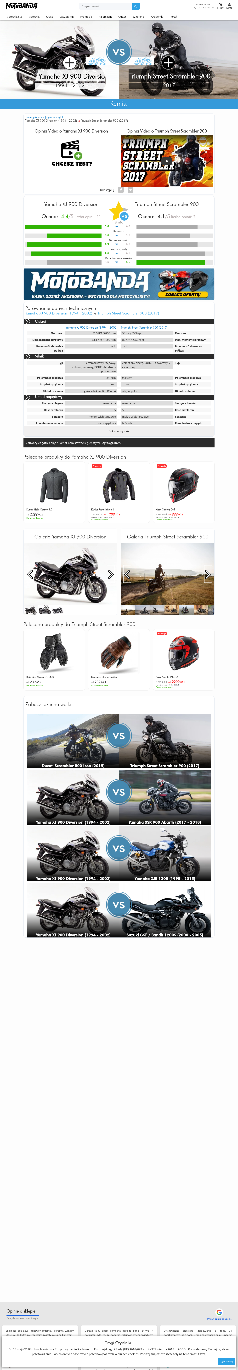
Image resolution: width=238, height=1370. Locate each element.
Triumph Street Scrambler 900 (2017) (128, 313)
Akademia (157, 16)
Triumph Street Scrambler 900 (181, 131)
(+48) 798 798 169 (206, 7)
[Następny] (111, 574)
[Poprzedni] (30, 574)
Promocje (86, 16)
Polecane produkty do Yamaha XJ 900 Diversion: (75, 457)
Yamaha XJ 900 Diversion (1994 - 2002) (58, 313)
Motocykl (34, 16)
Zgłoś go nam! (111, 443)
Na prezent (105, 16)
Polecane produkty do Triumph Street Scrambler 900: (80, 624)
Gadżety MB (66, 16)
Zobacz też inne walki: (49, 704)
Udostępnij (107, 190)
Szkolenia (139, 16)
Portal (173, 16)
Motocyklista (14, 16)
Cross (49, 16)
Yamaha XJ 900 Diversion (85, 131)
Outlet (122, 16)
